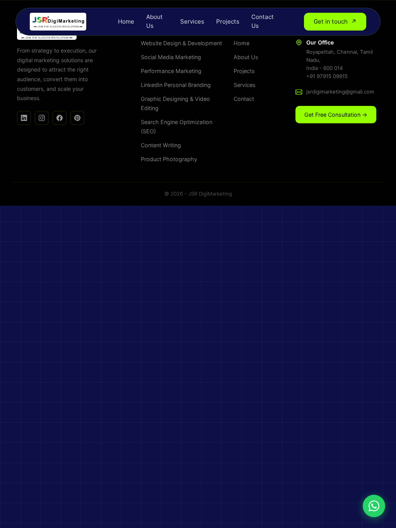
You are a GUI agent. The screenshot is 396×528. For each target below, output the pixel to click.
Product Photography (169, 159)
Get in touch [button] (335, 22)
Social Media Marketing (171, 57)
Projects (227, 21)
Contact (244, 98)
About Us (154, 21)
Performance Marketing (171, 71)
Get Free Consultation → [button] (335, 114)
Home (126, 21)
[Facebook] (60, 118)
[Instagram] (42, 118)
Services (192, 21)
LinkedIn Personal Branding (176, 85)
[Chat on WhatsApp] (374, 506)
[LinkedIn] (24, 118)
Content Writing (161, 145)
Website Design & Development (181, 43)
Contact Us (262, 21)
